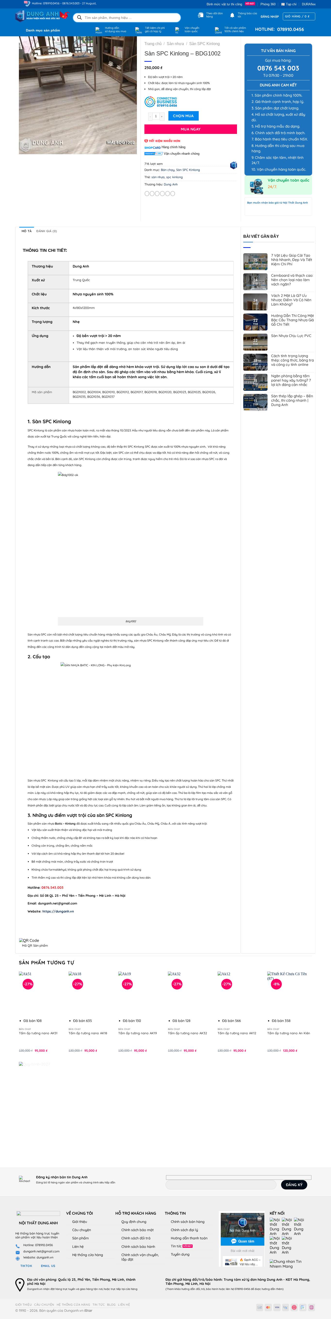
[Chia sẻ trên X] (152, 193)
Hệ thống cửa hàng (87, 1255)
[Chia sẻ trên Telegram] (172, 193)
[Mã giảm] (190, 101)
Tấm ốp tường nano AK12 (237, 1033)
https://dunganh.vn (58, 911)
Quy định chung (133, 1221)
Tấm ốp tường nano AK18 (88, 1033)
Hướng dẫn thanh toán (189, 1238)
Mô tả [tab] (27, 231)
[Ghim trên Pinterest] (167, 193)
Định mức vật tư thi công (225, 4)
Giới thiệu (79, 1221)
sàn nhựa (158, 177)
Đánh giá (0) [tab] (46, 231)
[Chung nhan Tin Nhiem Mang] (288, 1263)
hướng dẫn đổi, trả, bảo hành (199, 1289)
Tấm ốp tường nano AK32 (187, 1033)
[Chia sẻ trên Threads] (162, 193)
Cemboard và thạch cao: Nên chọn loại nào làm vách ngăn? (292, 279)
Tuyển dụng (180, 1254)
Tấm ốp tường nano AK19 (137, 1033)
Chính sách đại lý (184, 1230)
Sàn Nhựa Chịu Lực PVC (291, 336)
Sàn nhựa (175, 44)
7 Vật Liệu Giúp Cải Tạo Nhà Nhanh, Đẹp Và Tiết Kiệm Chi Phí (291, 259)
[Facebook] (276, 1226)
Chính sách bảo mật (137, 1230)
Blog (111, 1304)
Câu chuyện (81, 1230)
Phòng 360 (268, 4)
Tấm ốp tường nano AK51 (38, 1033)
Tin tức (176, 1246)
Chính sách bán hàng (188, 1221)
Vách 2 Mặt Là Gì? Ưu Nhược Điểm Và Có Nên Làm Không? (291, 300)
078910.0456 (289, 29)
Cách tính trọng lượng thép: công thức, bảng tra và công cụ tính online (292, 360)
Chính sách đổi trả (135, 1238)
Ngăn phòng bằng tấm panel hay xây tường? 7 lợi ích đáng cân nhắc (291, 380)
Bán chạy (167, 170)
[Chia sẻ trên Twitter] (157, 193)
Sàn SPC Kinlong (204, 44)
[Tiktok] (276, 1244)
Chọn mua (183, 115)
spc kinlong (174, 177)
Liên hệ (78, 1246)
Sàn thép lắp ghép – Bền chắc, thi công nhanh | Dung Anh (292, 400)
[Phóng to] (25, 148)
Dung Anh (171, 184)
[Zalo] (300, 1226)
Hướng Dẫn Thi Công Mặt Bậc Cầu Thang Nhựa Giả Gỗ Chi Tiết (292, 320)
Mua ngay (191, 129)
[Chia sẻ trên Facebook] (147, 193)
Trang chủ (153, 44)
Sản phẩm (80, 1238)
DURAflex (309, 4)
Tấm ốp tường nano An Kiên (288, 1033)
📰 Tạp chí (289, 4)
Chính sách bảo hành (138, 1246)
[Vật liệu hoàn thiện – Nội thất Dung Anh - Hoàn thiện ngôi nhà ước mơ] (39, 16)
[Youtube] (288, 1226)
